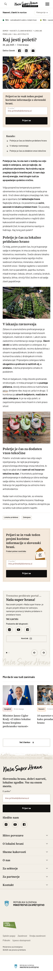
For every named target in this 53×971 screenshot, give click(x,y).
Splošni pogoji (9, 936)
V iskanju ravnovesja (19, 146)
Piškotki (6, 940)
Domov (5, 31)
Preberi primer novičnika (16, 551)
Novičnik (24, 638)
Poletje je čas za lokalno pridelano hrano (28, 141)
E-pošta (11, 108)
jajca (5, 391)
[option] (26, 618)
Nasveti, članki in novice (21, 31)
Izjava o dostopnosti (21, 940)
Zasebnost (22, 936)
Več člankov (24, 742)
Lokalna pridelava (11, 517)
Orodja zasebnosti (37, 936)
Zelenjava (27, 517)
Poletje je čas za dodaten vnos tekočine (28, 151)
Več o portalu (12, 619)
